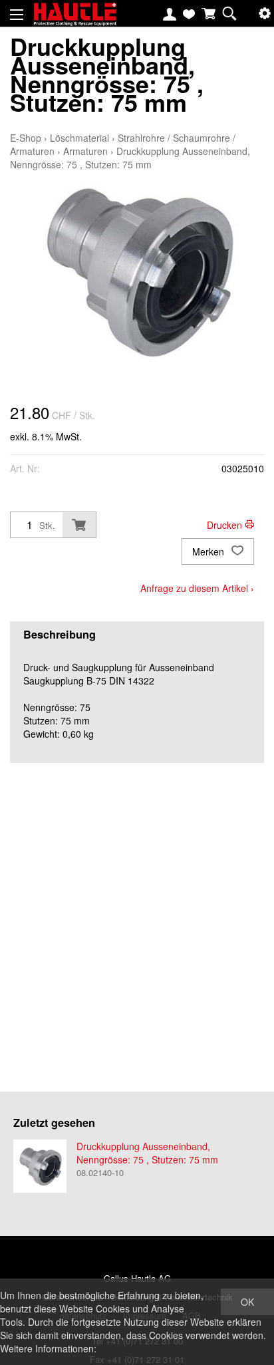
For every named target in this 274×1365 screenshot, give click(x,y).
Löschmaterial (79, 137)
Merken (209, 551)
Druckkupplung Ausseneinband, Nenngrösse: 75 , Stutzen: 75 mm (130, 157)
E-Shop (25, 137)
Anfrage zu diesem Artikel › (197, 588)
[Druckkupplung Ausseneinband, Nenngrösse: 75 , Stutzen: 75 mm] (40, 1166)
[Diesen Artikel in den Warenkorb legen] (79, 524)
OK (247, 1301)
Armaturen (85, 151)
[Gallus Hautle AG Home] (74, 20)
